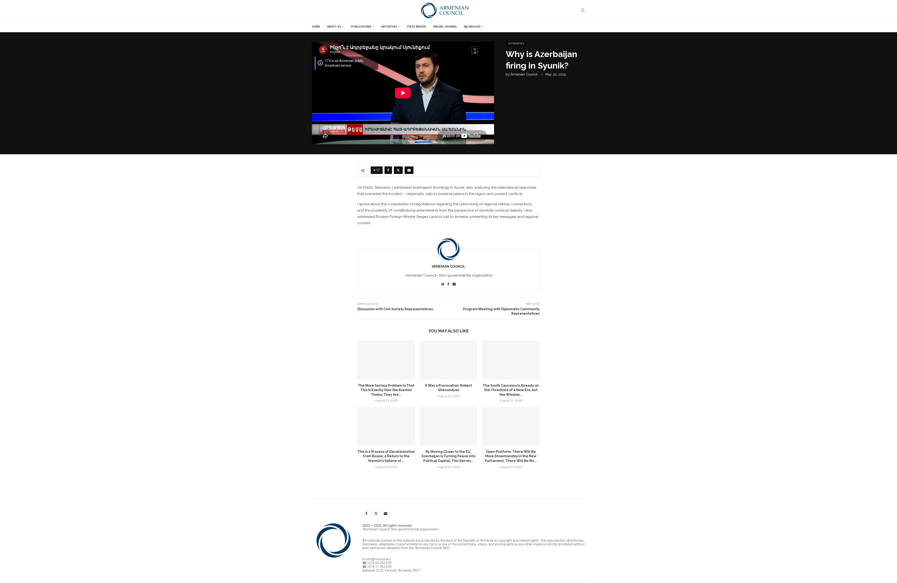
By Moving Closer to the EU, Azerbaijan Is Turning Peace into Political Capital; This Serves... (448, 456)
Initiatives (389, 27)
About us (334, 27)
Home (316, 27)
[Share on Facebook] (388, 170)
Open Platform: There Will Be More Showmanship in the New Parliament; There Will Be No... (511, 456)
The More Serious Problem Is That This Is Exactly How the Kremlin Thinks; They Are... (386, 390)
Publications (361, 27)
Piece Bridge (416, 27)
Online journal (445, 27)
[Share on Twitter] (398, 170)
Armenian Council (524, 74)
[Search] (582, 10)
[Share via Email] (409, 170)
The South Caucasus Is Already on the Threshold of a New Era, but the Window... (511, 390)
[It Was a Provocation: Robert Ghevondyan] (448, 360)
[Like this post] (378, 170)
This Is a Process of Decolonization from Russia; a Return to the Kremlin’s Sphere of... (386, 456)
